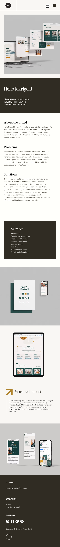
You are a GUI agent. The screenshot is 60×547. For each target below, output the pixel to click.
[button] (54, 5)
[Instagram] (7, 521)
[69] (9, 537)
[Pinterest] (17, 521)
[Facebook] (12, 521)
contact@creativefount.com (16, 488)
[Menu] (47, 6)
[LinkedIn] (22, 521)
